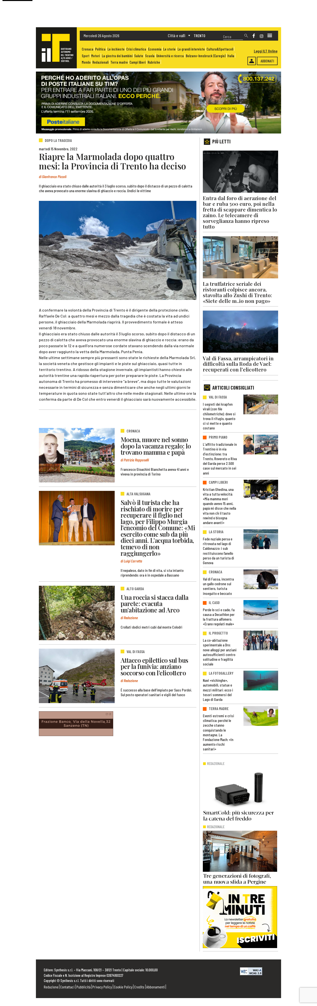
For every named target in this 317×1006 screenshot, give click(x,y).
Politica (100, 49)
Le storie (169, 49)
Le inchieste (116, 49)
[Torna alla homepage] (56, 47)
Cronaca (87, 49)
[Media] (269, 36)
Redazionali (100, 62)
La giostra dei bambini (117, 56)
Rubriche (154, 62)
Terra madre (119, 62)
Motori (95, 56)
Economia (154, 49)
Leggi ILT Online (265, 51)
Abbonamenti (155, 986)
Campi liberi (138, 62)
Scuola (150, 56)
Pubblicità (84, 986)
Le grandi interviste (191, 49)
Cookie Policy (123, 986)
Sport (85, 56)
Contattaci (67, 986)
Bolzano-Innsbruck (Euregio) (206, 56)
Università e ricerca (170, 56)
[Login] (251, 61)
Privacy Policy (102, 986)
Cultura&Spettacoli (220, 49)
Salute (138, 56)
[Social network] (254, 36)
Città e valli (176, 35)
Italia (230, 56)
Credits (139, 986)
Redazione (51, 986)
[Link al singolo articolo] (77, 455)
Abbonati (267, 60)
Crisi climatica (136, 49)
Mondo (86, 62)
